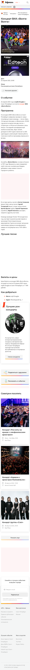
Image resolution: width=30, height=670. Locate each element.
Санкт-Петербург (21, 612)
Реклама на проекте (7, 612)
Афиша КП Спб (5, 13)
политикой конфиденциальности (10, 599)
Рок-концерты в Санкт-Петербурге (23, 13)
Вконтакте (19, 639)
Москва (18, 614)
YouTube (18, 641)
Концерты (13, 13)
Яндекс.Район (20, 644)
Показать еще (15, 538)
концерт (22, 104)
